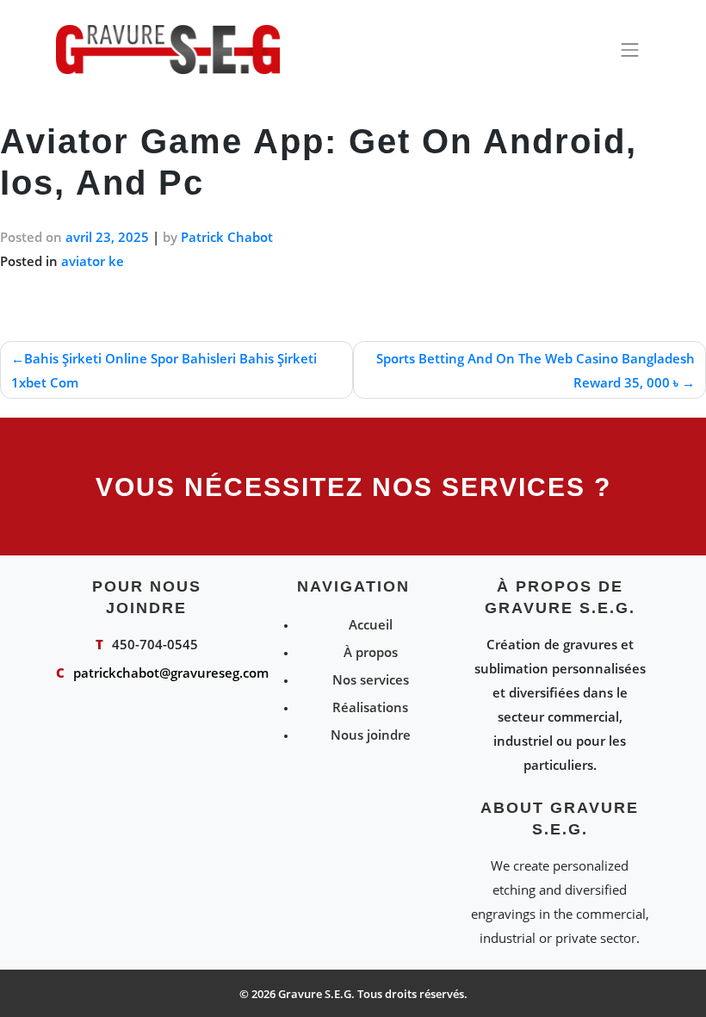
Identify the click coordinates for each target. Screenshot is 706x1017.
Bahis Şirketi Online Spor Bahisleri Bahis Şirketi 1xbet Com (164, 370)
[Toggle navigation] (630, 50)
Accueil (371, 624)
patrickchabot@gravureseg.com (171, 672)
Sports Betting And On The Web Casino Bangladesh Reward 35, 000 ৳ (535, 370)
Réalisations (370, 707)
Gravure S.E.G (314, 993)
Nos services (370, 679)
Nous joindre (371, 734)
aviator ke (92, 261)
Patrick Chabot (227, 236)
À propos (371, 651)
